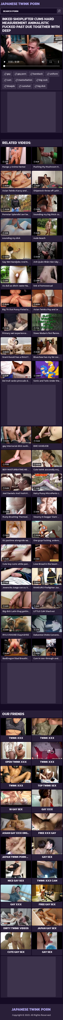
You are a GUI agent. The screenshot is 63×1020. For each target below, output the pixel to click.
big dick (41, 86)
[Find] (59, 11)
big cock (43, 80)
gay (8, 74)
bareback (38, 74)
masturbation (25, 80)
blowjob (11, 86)
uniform (54, 74)
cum (9, 80)
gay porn (21, 74)
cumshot (26, 86)
